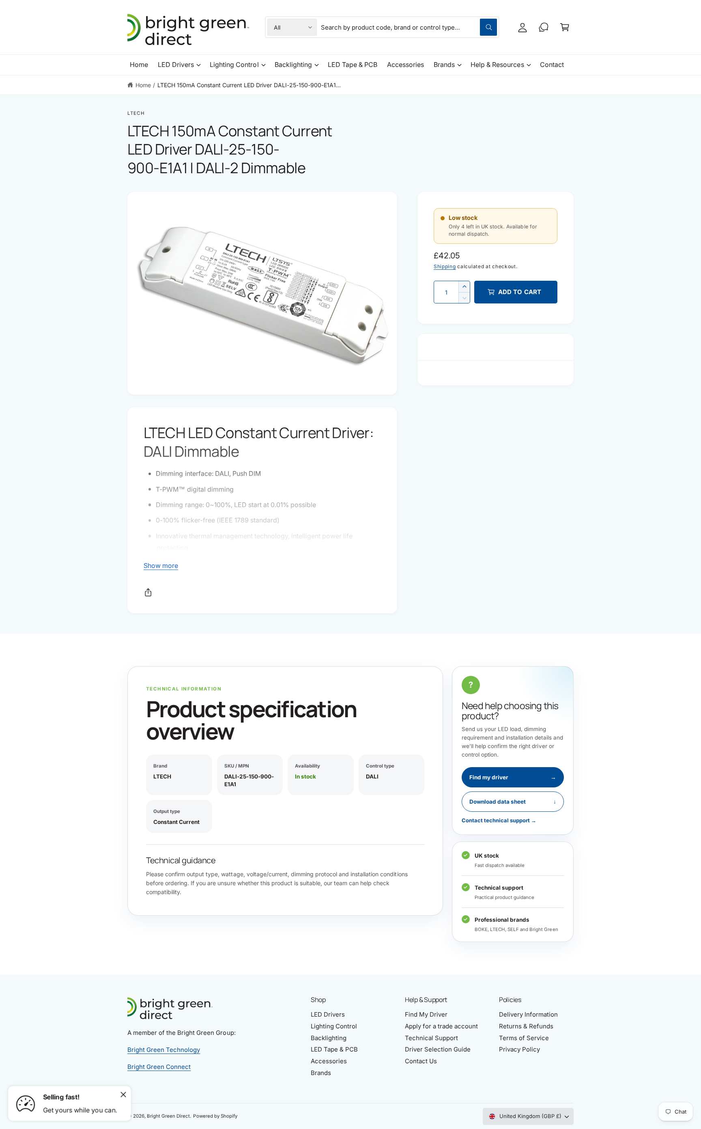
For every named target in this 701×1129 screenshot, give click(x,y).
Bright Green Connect (159, 1067)
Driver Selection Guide (438, 1049)
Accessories (329, 1061)
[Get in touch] (543, 27)
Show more (161, 565)
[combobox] (409, 27)
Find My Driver (426, 1014)
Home (143, 85)
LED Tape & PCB (334, 1049)
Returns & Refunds (526, 1026)
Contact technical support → (499, 820)
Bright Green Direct (168, 1116)
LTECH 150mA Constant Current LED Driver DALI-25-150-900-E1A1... (249, 85)
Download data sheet (512, 801)
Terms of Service (524, 1038)
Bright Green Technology (163, 1050)
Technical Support (431, 1038)
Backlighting (293, 64)
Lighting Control (234, 64)
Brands (444, 64)
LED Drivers (176, 64)
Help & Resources (497, 64)
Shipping (445, 266)
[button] (564, 27)
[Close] (123, 1094)
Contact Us (421, 1061)
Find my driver (512, 777)
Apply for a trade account (441, 1026)
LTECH (136, 113)
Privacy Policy (519, 1049)
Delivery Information (528, 1014)
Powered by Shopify (215, 1116)
